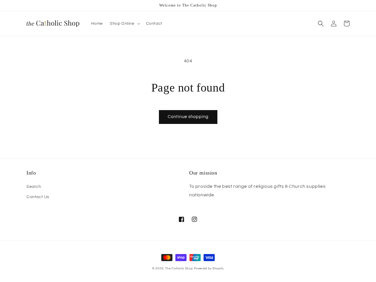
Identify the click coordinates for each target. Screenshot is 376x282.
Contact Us (37, 197)
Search (33, 187)
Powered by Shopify (209, 268)
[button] (124, 23)
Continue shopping (188, 117)
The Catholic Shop (179, 268)
